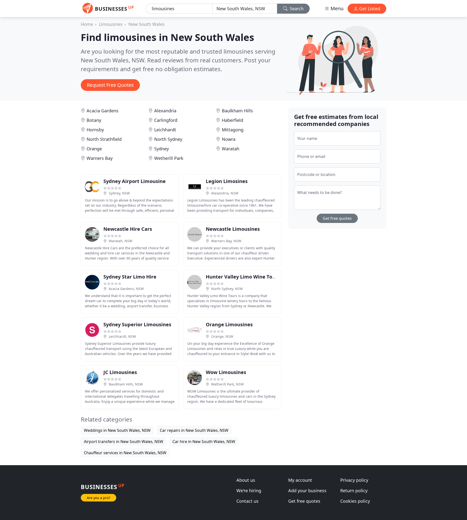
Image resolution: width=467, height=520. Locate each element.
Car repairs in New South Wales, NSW (194, 430)
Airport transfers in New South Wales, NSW (123, 441)
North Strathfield (104, 139)
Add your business (307, 490)
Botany (94, 120)
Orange (94, 149)
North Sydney (168, 139)
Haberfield (232, 120)
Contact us (247, 501)
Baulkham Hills (237, 111)
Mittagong (232, 130)
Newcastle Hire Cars (127, 229)
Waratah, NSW (120, 241)
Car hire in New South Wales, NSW (203, 441)
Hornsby (95, 130)
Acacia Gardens (102, 111)
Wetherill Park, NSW (227, 384)
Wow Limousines (226, 372)
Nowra (228, 139)
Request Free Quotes (110, 85)
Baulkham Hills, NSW (126, 384)
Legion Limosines (227, 181)
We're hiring (248, 490)
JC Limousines (120, 372)
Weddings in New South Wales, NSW (117, 430)
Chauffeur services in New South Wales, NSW (125, 452)
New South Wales (146, 24)
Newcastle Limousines (233, 229)
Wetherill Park (168, 158)
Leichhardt (165, 130)
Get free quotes (337, 218)
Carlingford (165, 120)
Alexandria (165, 111)
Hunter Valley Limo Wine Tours (243, 276)
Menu (336, 8)
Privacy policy (354, 480)
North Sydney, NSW (227, 288)
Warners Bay (100, 158)
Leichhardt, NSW (122, 336)
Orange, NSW (222, 336)
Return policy (354, 490)
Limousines (111, 24)
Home (87, 24)
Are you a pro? (98, 497)
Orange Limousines (229, 324)
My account (300, 480)
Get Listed (369, 8)
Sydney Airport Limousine (134, 181)
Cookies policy (355, 501)
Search (296, 8)
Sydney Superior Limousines (137, 324)
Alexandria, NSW (224, 193)
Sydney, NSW (119, 193)
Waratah (230, 149)
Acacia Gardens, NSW (126, 288)
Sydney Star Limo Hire (129, 276)
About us (245, 480)
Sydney (161, 149)
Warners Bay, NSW (226, 241)
